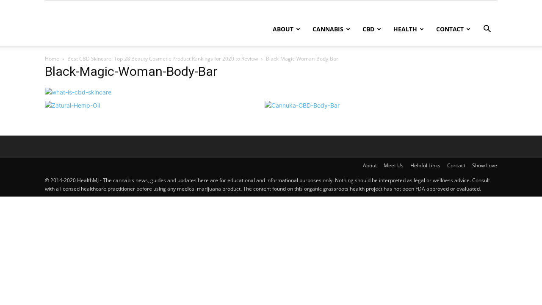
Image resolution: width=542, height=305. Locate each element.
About (283, 29)
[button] (487, 30)
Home (52, 58)
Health (405, 29)
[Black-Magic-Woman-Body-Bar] (78, 92)
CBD (368, 29)
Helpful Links (425, 165)
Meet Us (394, 165)
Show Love (484, 165)
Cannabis (327, 29)
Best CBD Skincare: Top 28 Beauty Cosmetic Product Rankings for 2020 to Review (162, 58)
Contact (450, 29)
